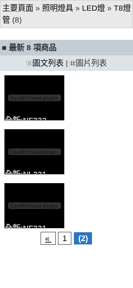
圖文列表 (48, 63)
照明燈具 (57, 8)
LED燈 (93, 8)
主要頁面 (17, 8)
